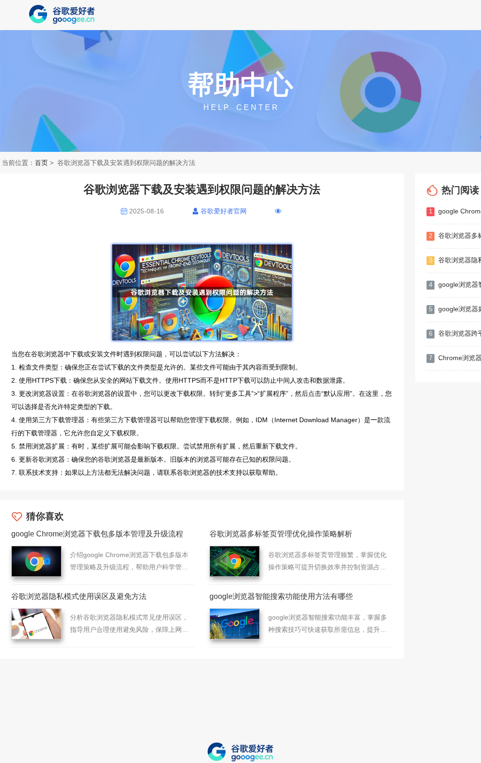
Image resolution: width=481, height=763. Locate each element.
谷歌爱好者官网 (224, 211)
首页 (41, 162)
